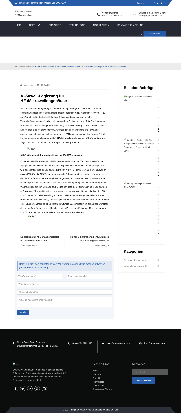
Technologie (77, 25)
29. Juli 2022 (158, 154)
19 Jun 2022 (46, 85)
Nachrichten (101, 25)
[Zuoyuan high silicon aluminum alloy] (139, 98)
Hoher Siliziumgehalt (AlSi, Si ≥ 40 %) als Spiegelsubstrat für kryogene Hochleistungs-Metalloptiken (158, 173)
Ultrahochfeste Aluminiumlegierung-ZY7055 (158, 231)
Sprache (141, 3)
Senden (23, 312)
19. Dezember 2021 (158, 205)
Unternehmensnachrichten (68, 66)
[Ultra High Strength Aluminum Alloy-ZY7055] (139, 185)
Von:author (28, 85)
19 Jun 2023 (158, 110)
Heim (18, 25)
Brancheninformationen (135, 260)
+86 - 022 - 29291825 (112, 15)
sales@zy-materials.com (150, 15)
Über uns (35, 25)
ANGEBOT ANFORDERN (155, 34)
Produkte (55, 25)
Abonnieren (143, 381)
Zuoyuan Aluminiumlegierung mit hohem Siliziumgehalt (158, 130)
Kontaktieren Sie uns (130, 25)
